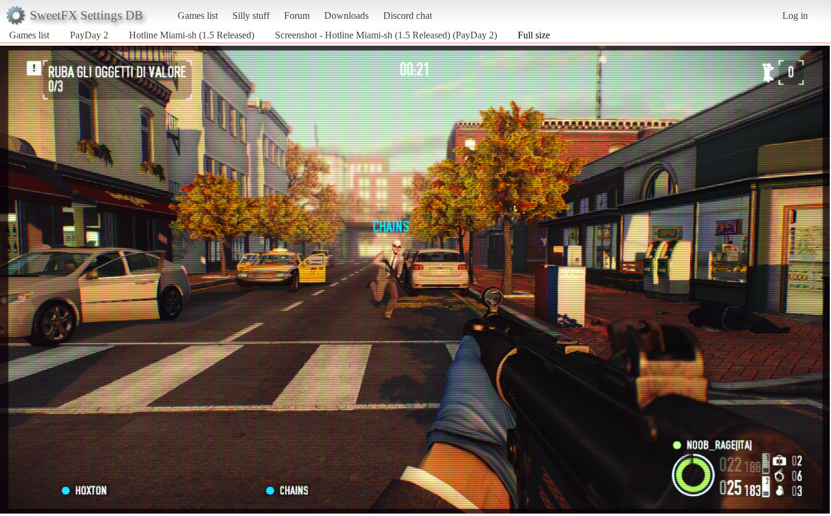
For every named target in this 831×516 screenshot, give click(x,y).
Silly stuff (250, 15)
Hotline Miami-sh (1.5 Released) (191, 35)
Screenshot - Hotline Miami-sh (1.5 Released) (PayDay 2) (386, 35)
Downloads (346, 15)
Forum (297, 15)
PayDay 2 (89, 35)
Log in (795, 15)
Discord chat (407, 15)
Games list (198, 15)
